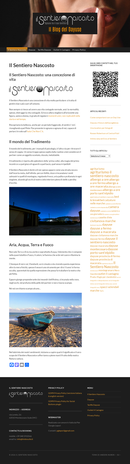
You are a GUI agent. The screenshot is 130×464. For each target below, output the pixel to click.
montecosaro (94, 270)
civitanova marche (103, 221)
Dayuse (32, 50)
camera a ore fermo (113, 204)
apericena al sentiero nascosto (102, 197)
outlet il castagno (108, 273)
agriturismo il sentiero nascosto (104, 174)
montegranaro (106, 270)
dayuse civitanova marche (104, 235)
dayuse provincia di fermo (105, 256)
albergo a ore (99, 179)
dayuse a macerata (103, 232)
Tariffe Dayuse (44, 50)
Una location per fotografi (101, 128)
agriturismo (97, 168)
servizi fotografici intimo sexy (103, 284)
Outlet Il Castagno (61, 50)
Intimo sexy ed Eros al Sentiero (103, 138)
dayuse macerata (99, 245)
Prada (93, 277)
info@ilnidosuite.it (25, 439)
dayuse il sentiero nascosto (104, 240)
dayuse (107, 224)
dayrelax (99, 225)
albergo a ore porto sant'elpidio (105, 191)
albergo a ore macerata (104, 184)
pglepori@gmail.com (65, 430)
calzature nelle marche (103, 201)
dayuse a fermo (100, 228)
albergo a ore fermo (104, 181)
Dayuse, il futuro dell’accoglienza (104, 123)
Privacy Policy (79, 50)
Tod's (102, 291)
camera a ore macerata (99, 207)
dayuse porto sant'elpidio (104, 250)
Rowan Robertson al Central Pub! (104, 133)
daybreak (93, 225)
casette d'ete (105, 217)
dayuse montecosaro (104, 247)
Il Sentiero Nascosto (17, 50)
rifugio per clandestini (106, 277)
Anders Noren (107, 455)
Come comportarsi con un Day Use (105, 117)
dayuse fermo (97, 238)
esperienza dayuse (107, 263)
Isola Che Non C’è (35, 131)
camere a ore (105, 211)
